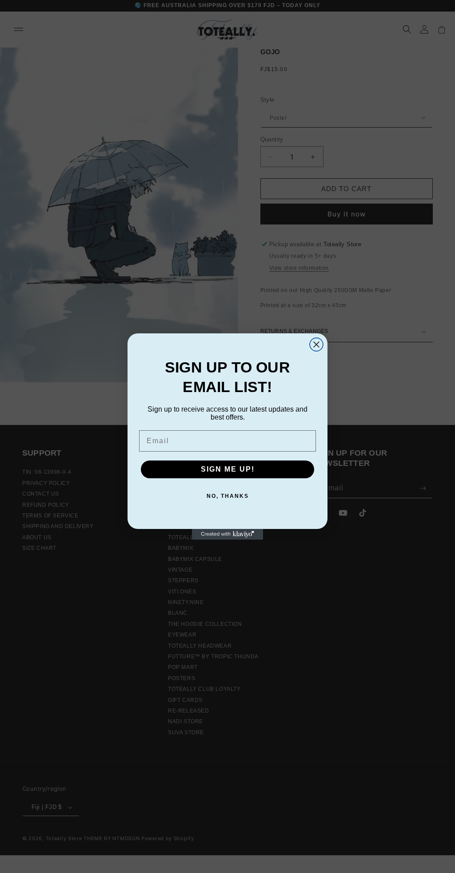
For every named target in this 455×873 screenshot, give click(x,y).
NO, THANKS (228, 496)
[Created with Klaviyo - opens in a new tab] (227, 534)
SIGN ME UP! (228, 469)
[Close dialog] (316, 344)
